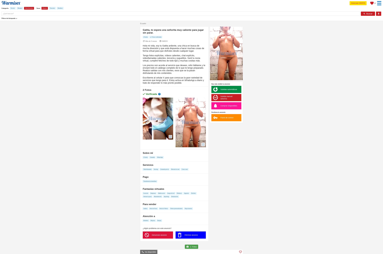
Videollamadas (29, 8)
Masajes (20, 8)
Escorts (13, 8)
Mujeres (44, 8)
